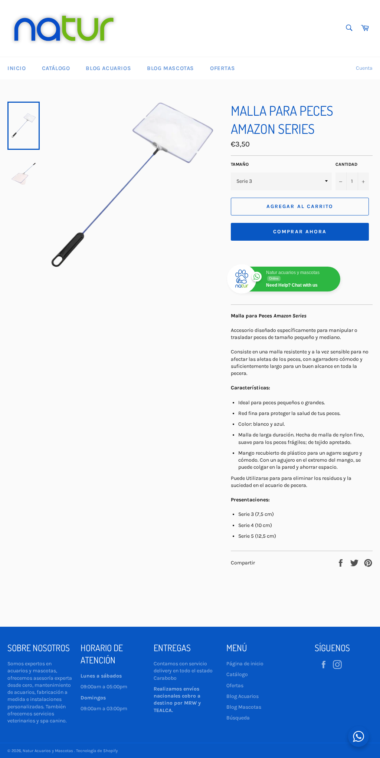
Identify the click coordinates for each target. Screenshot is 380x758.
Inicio (16, 68)
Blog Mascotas (170, 68)
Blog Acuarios (108, 68)
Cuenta (364, 68)
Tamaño (240, 164)
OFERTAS (222, 68)
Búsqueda (238, 718)
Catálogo (56, 68)
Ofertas (234, 685)
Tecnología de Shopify (97, 750)
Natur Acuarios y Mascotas (48, 750)
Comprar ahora (300, 231)
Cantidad (346, 164)
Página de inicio (244, 663)
